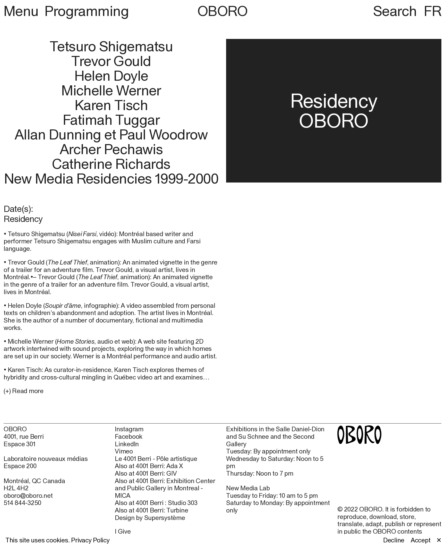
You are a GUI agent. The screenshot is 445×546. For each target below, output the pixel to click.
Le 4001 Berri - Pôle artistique (156, 458)
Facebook (128, 436)
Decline (393, 540)
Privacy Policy (90, 540)
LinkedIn (127, 444)
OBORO (222, 11)
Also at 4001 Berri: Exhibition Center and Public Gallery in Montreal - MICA (165, 488)
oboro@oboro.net (28, 495)
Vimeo (124, 451)
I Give (123, 531)
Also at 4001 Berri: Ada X (149, 465)
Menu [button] (23, 11)
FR (432, 11)
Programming (87, 11)
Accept (421, 540)
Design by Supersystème (150, 517)
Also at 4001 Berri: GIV (146, 473)
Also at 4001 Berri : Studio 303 (156, 502)
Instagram (129, 429)
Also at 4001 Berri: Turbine (151, 510)
